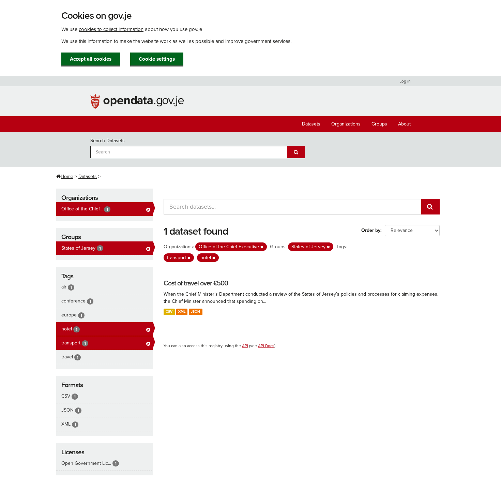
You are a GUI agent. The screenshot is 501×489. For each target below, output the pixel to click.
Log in (405, 81)
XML (181, 311)
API (245, 345)
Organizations (346, 124)
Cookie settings (157, 59)
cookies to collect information (111, 29)
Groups (379, 124)
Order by (370, 230)
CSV (169, 311)
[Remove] (261, 247)
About (404, 124)
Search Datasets (107, 141)
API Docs (266, 345)
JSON (195, 311)
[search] (430, 206)
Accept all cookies (90, 59)
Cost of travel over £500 (196, 283)
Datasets (311, 124)
